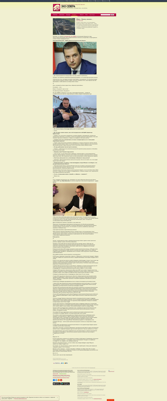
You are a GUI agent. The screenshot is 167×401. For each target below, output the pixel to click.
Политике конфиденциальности (20, 398)
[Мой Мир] (66, 362)
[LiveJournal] (67, 362)
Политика (55, 14)
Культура (68, 14)
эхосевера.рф (86, 392)
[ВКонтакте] (61, 362)
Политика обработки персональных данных (61, 377)
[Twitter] (63, 362)
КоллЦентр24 (92, 367)
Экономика (61, 14)
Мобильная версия (62, 373)
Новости (82, 14)
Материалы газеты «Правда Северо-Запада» (61, 375)
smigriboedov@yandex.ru (98, 398)
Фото (86, 14)
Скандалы (74, 14)
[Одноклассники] (64, 362)
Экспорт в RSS (55, 373)
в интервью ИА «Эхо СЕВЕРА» (70, 36)
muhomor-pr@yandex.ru (97, 379)
